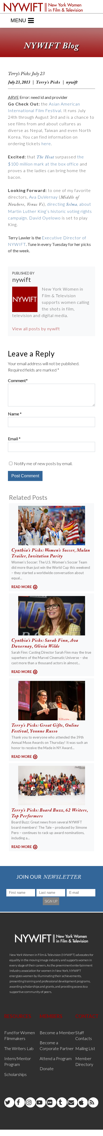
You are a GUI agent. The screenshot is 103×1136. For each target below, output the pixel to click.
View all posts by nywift (36, 328)
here (46, 143)
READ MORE (21, 587)
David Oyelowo (45, 217)
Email (13, 438)
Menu (18, 20)
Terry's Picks (48, 82)
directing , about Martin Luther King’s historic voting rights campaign (50, 210)
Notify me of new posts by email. (43, 463)
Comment (17, 380)
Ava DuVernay (43, 196)
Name (13, 413)
